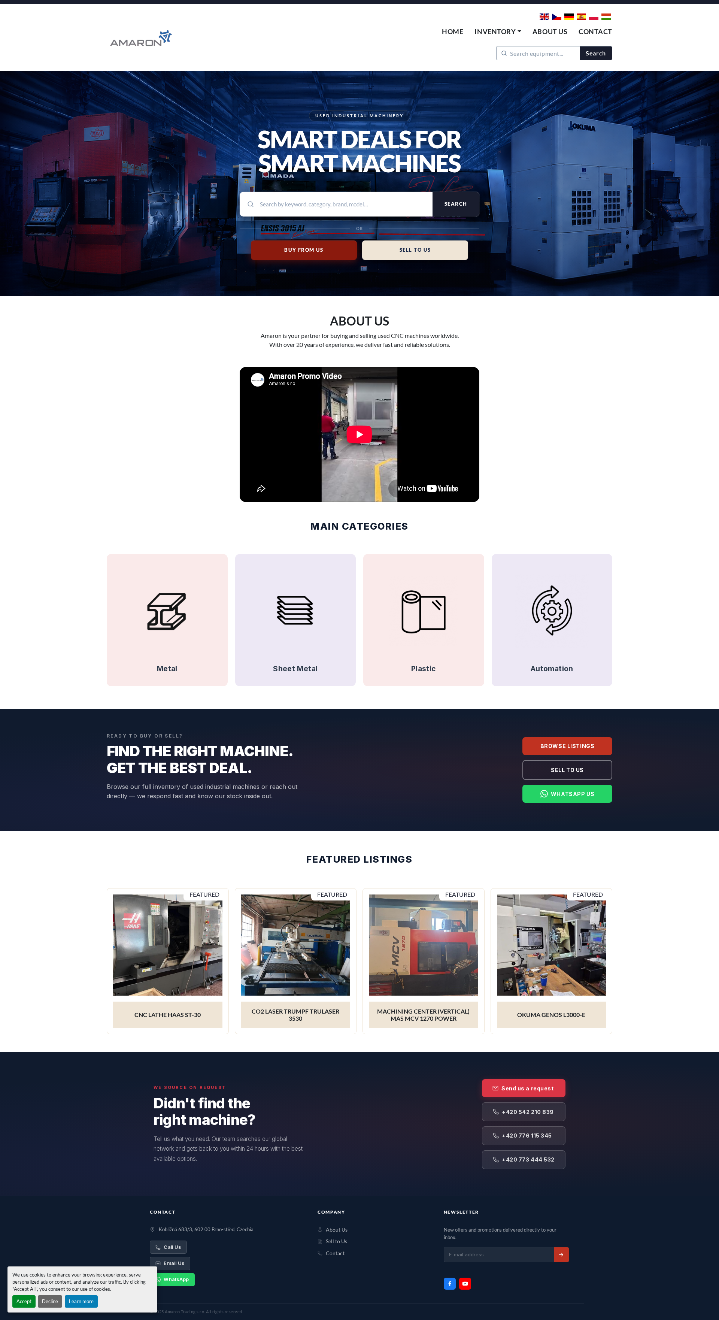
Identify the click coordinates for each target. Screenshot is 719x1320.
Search (596, 53)
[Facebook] (450, 1284)
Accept (23, 1301)
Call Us (172, 1247)
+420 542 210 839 (528, 1112)
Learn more (81, 1301)
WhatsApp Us (572, 794)
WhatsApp (176, 1279)
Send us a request (527, 1088)
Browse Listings (567, 746)
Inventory (495, 31)
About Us (550, 31)
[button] (497, 32)
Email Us (174, 1263)
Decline (50, 1301)
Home (452, 31)
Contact (595, 31)
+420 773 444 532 (528, 1159)
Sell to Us (567, 770)
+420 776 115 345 (527, 1135)
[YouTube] (465, 1284)
